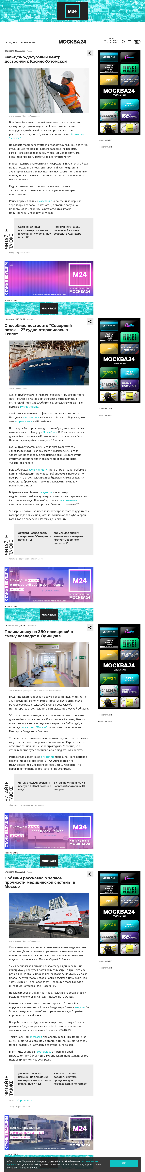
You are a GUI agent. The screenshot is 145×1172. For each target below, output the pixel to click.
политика (13, 559)
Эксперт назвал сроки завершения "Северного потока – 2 (34, 536)
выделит (79, 1007)
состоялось (44, 1052)
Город (30, 51)
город (11, 253)
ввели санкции (37, 470)
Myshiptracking (29, 407)
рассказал (35, 1037)
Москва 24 (72, 42)
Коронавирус (25, 1101)
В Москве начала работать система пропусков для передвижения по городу (70, 1078)
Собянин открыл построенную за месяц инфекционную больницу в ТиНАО (34, 232)
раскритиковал (68, 500)
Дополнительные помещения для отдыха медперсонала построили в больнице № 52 (35, 1078)
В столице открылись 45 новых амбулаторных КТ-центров (70, 786)
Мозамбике (50, 432)
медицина (39, 805)
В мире (30, 319)
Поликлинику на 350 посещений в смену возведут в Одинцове (67, 230)
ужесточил (45, 201)
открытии (47, 757)
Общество (31, 625)
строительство (23, 253)
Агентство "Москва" (34, 727)
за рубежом (24, 559)
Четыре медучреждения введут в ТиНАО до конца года (34, 786)
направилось (31, 418)
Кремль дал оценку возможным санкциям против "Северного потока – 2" (68, 538)
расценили (46, 492)
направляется (23, 421)
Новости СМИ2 (11, 300)
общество (13, 805)
